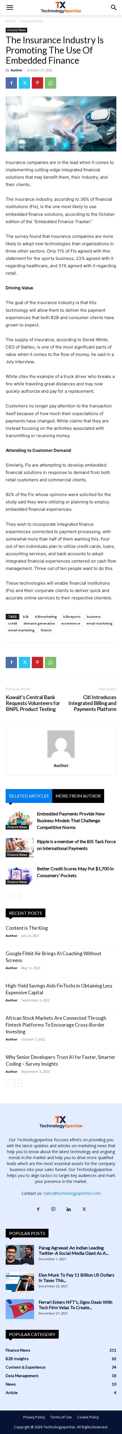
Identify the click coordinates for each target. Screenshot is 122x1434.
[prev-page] (9, 895)
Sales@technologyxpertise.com (72, 1193)
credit (12, 623)
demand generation (39, 623)
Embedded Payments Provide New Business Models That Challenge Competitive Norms (71, 820)
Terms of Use (61, 1417)
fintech (46, 630)
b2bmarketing (46, 616)
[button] (114, 7)
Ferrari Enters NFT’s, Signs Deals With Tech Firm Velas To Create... (75, 1304)
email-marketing (21, 630)
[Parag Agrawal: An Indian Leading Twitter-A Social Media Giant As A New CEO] (20, 1255)
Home (11, 21)
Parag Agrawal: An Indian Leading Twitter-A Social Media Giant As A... (73, 1250)
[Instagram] (53, 1209)
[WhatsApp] (50, 83)
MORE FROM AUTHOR (78, 795)
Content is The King (27, 928)
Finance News (32, 21)
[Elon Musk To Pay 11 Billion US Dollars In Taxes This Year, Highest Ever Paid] (20, 1282)
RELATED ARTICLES (29, 795)
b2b (26, 616)
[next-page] (18, 895)
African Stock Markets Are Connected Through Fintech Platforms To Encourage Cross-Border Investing (56, 1025)
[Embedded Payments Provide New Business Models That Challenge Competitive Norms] (20, 820)
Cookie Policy (88, 1417)
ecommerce (70, 623)
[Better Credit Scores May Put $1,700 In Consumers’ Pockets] (20, 875)
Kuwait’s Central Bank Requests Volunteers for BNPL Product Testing (33, 703)
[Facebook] (11, 83)
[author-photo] (61, 757)
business (94, 616)
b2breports (72, 616)
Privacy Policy (34, 1417)
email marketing (100, 623)
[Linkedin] (68, 1209)
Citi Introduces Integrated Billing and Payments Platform (92, 703)
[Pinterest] (37, 83)
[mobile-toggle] (10, 7)
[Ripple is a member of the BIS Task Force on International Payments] (20, 848)
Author (16, 70)
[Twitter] (24, 83)
